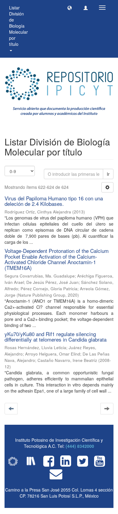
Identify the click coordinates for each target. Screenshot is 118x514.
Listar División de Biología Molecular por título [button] (18, 26)
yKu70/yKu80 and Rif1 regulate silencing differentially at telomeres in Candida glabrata (56, 336)
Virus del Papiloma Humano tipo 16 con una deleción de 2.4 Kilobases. (54, 201)
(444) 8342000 (80, 446)
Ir (108, 174)
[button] (69, 7)
